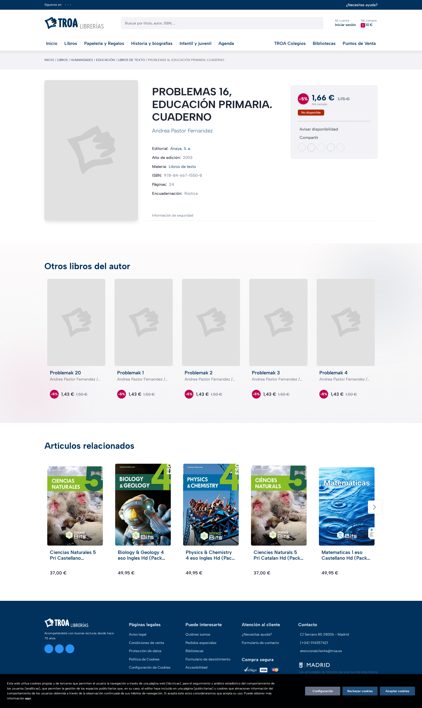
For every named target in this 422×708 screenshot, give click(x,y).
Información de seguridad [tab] (172, 215)
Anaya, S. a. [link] (180, 148)
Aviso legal (137, 634)
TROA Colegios (290, 43)
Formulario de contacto (260, 643)
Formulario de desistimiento (208, 659)
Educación (105, 60)
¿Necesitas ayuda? (362, 5)
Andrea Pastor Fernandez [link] (182, 130)
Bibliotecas (324, 43)
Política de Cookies (144, 659)
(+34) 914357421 (314, 643)
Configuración (323, 691)
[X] (67, 4)
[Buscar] (316, 23)
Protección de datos (145, 651)
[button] (369, 23)
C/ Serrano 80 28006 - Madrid (324, 634)
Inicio (49, 60)
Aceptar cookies (397, 691)
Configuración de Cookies (150, 667)
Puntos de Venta (359, 43)
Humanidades (82, 60)
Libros (62, 60)
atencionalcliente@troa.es (321, 651)
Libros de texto (131, 60)
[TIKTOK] (70, 4)
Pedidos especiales (201, 643)
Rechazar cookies (360, 691)
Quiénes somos (198, 634)
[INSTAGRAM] (65, 4)
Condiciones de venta (146, 643)
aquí (28, 698)
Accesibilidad (196, 667)
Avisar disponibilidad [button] (319, 129)
